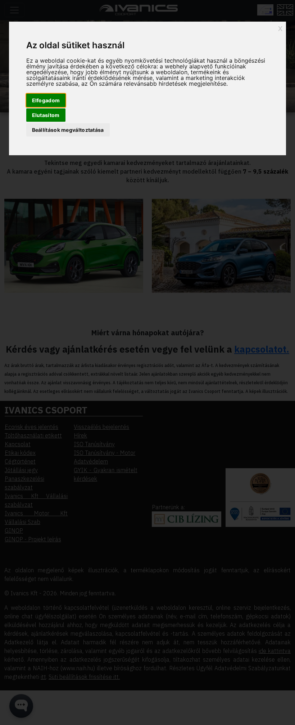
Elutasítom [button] (46, 115)
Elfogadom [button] (46, 100)
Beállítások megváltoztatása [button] (68, 130)
